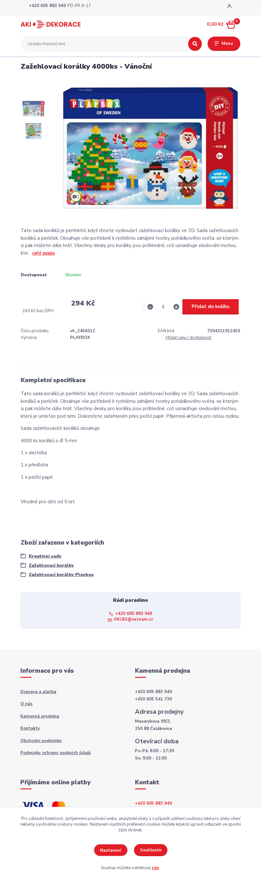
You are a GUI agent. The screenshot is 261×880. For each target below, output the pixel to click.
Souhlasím (151, 850)
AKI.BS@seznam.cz (133, 619)
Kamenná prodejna (39, 716)
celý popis (43, 253)
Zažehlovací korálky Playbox (61, 575)
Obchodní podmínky (41, 741)
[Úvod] (51, 24)
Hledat (195, 44)
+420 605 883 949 (47, 6)
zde (155, 868)
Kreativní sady (45, 556)
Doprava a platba (38, 692)
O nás (26, 704)
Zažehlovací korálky (51, 565)
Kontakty (30, 728)
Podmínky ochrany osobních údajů (55, 753)
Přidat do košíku (210, 306)
